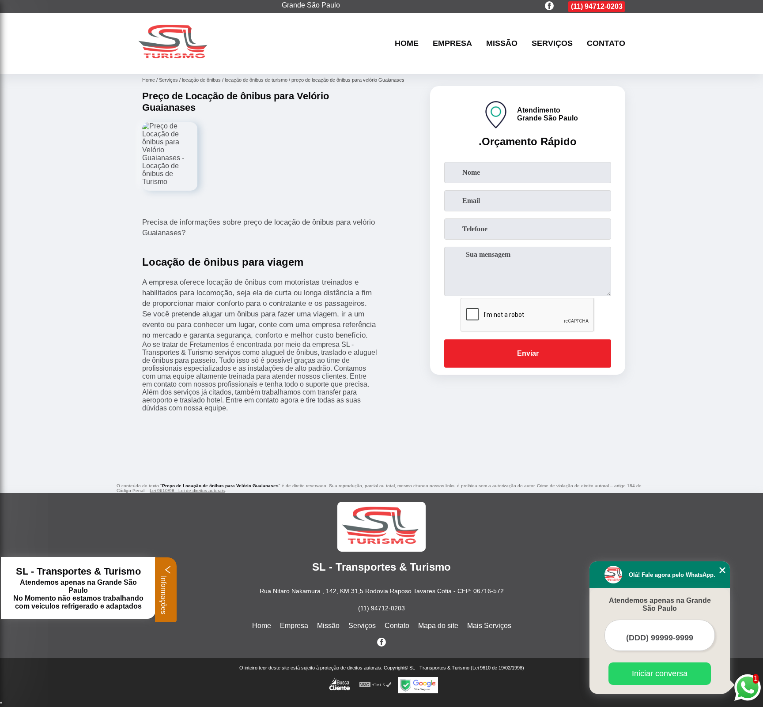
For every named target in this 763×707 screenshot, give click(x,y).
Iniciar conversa (659, 673)
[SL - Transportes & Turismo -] (174, 63)
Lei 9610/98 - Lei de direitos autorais (187, 490)
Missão (501, 43)
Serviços (552, 43)
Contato (606, 43)
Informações (163, 594)
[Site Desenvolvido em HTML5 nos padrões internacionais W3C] (375, 685)
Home (407, 43)
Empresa (452, 43)
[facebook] (549, 6)
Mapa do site (438, 625)
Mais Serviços (489, 625)
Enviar (528, 353)
